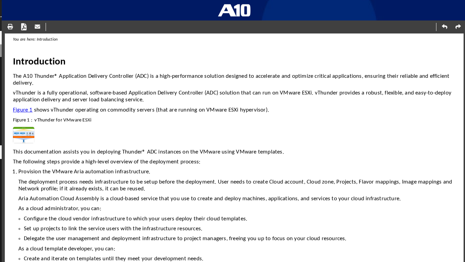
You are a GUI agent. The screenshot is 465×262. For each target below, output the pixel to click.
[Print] (10, 26)
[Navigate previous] (444, 26)
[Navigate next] (458, 26)
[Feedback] (37, 26)
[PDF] (23, 26)
